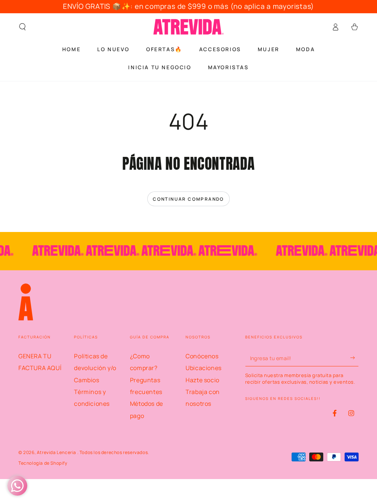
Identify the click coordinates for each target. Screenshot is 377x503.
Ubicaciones (204, 368)
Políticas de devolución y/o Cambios (95, 368)
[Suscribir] (354, 358)
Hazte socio (202, 380)
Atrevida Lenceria (57, 452)
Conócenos (202, 356)
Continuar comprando (188, 199)
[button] (22, 27)
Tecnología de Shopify (42, 463)
